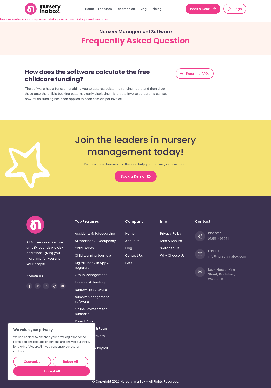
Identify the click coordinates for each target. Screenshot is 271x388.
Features (105, 9)
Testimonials (126, 9)
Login (237, 9)
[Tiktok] (54, 286)
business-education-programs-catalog (29, 19)
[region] (51, 351)
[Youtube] (63, 286)
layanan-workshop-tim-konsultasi (83, 19)
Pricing (156, 9)
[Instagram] (38, 286)
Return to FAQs (196, 74)
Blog (143, 9)
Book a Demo (201, 9)
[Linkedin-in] (46, 286)
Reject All (70, 362)
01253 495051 (218, 239)
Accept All (51, 371)
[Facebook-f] (29, 286)
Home (89, 9)
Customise (32, 362)
